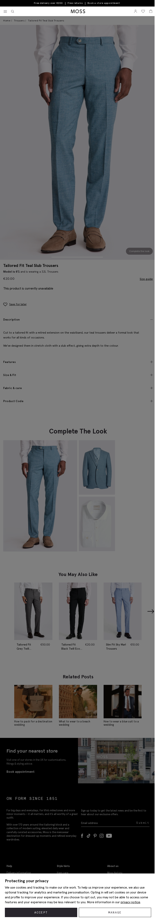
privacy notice (130, 902)
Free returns (75, 3)
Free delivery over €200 (48, 3)
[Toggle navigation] (5, 11)
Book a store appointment (104, 3)
